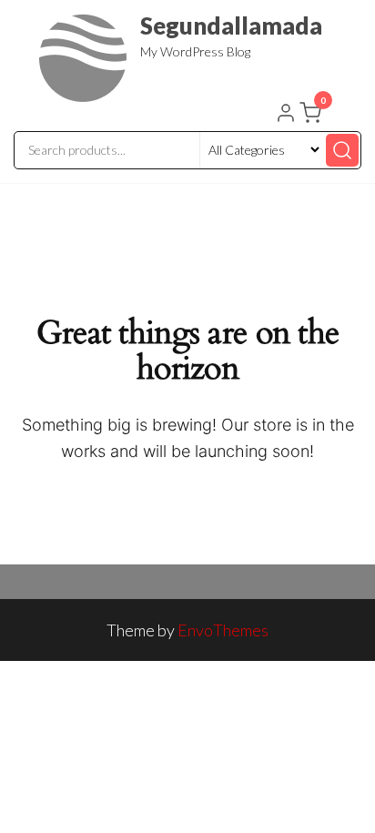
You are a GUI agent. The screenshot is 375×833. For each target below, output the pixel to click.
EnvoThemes (223, 630)
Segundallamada (231, 25)
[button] (312, 116)
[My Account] (286, 114)
